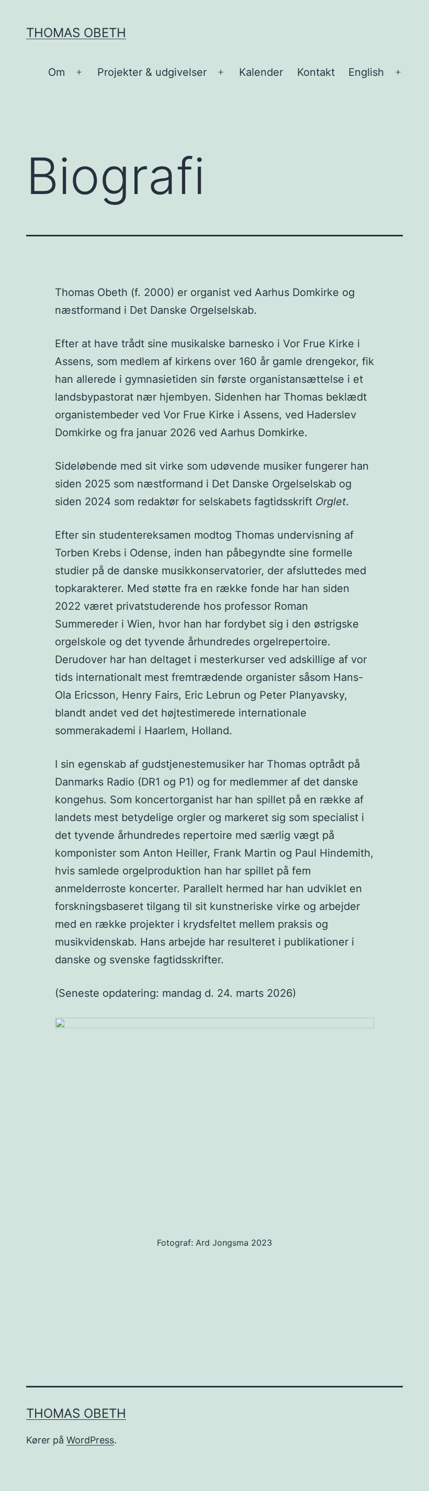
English (366, 72)
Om (56, 72)
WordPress (90, 1440)
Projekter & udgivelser (152, 72)
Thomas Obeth (76, 32)
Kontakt (316, 72)
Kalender (261, 72)
